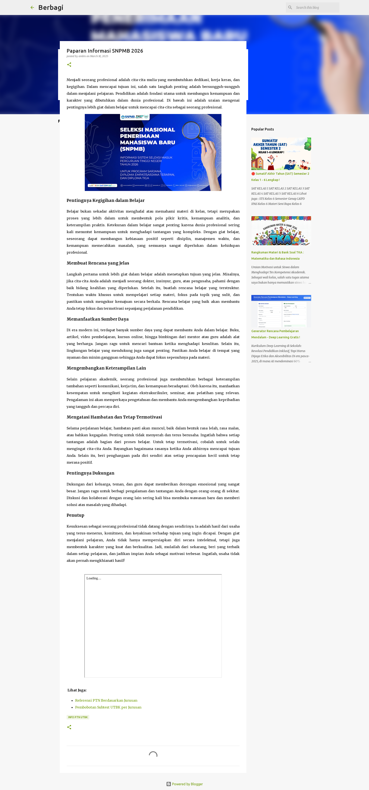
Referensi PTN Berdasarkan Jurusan (106, 700)
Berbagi (50, 7)
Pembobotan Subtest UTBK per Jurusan (108, 707)
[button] (69, 65)
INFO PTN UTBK (78, 717)
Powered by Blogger (187, 784)
